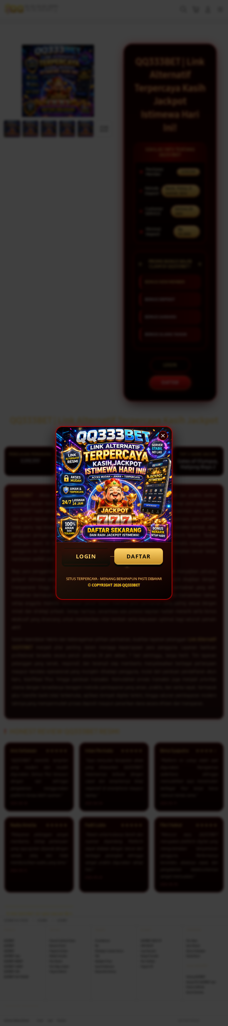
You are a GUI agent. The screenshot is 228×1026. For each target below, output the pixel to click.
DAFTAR (139, 556)
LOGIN (86, 556)
